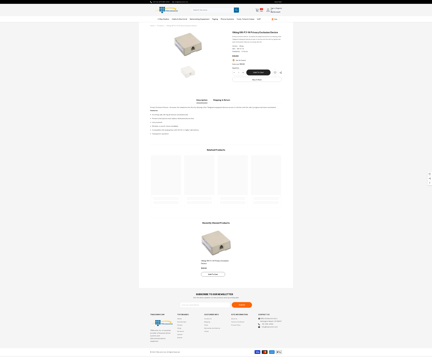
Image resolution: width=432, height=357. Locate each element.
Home (152, 26)
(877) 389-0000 (164, 2)
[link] (274, 19)
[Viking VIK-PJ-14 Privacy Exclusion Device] (216, 243)
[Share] (280, 72)
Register (279, 8)
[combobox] (212, 10)
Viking (241, 46)
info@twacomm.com (181, 2)
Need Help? (278, 2)
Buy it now (257, 80)
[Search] (215, 10)
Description (201, 100)
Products (160, 26)
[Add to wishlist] (275, 72)
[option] (188, 45)
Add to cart (258, 72)
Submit (242, 305)
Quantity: (235, 68)
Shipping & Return (221, 100)
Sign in (272, 9)
